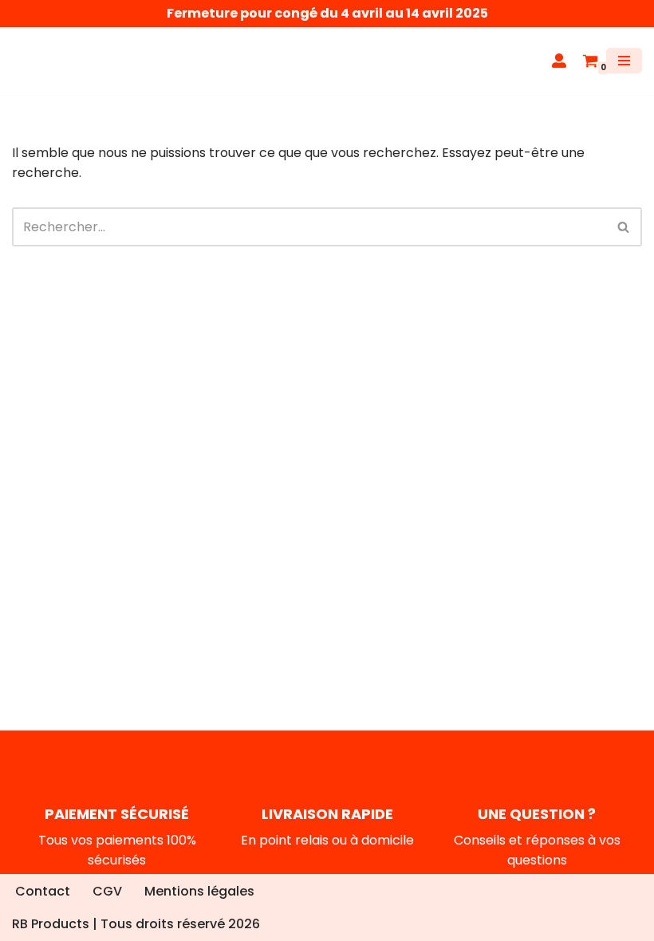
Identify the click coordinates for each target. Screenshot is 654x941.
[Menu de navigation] (624, 60)
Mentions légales (199, 891)
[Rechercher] (624, 226)
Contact (42, 891)
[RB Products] (60, 61)
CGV (107, 891)
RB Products (50, 924)
